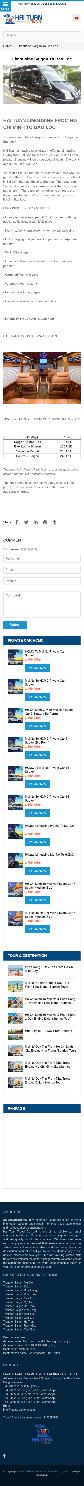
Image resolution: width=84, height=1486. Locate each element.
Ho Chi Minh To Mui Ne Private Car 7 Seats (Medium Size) (50, 885)
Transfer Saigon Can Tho (18, 1298)
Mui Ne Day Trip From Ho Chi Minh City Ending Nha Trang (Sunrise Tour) (50, 1048)
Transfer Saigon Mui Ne (18, 1282)
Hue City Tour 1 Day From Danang (48, 1030)
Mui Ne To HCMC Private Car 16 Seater (47, 798)
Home (8, 46)
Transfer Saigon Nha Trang (20, 1290)
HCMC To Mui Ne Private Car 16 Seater (47, 769)
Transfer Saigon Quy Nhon (19, 1329)
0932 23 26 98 (39, 3)
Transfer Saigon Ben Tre (18, 1313)
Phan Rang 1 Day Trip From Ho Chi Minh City (49, 968)
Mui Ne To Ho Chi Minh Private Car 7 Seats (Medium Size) (50, 914)
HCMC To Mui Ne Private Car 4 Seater (46, 653)
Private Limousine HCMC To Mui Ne (49, 825)
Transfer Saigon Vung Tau (19, 1294)
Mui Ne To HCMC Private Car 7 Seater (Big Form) (46, 740)
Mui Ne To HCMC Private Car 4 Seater (46, 682)
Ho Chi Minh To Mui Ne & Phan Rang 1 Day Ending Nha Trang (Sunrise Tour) (50, 1001)
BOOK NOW (37, 667)
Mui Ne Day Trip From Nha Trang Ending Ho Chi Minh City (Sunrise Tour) (47, 1065)
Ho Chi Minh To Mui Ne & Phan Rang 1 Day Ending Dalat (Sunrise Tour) (50, 1016)
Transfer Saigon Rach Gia (19, 1325)
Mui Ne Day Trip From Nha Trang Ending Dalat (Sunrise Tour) (47, 1080)
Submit (15, 625)
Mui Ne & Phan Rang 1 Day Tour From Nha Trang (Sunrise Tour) (47, 984)
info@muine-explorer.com (19, 1409)
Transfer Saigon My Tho (18, 1302)
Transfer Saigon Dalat (16, 1286)
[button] (76, 18)
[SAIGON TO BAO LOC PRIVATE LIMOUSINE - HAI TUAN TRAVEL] (16, 522)
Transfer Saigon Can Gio (18, 1317)
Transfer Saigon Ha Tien (18, 1321)
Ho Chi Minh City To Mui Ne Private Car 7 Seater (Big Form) (49, 711)
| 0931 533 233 (57, 3)
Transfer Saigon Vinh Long (19, 1310)
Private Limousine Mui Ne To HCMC (49, 854)
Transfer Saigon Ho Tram (19, 1306)
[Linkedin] (35, 522)
